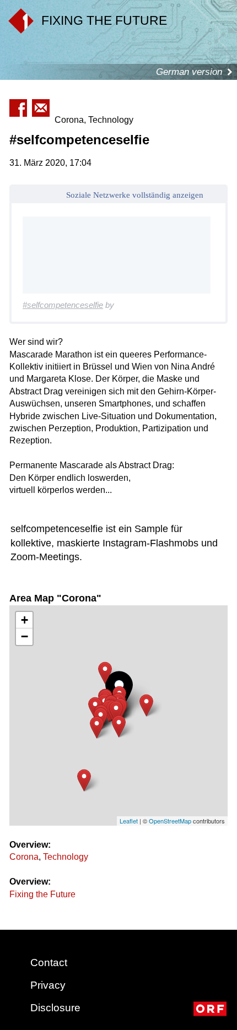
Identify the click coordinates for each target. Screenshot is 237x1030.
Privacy (48, 985)
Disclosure (55, 1007)
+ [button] (24, 620)
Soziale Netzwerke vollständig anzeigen (134, 195)
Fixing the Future (42, 894)
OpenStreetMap (170, 820)
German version (189, 72)
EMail (41, 108)
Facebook (18, 108)
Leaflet (129, 820)
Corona (24, 856)
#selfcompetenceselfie (63, 305)
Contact (48, 962)
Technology (65, 856)
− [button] (24, 636)
